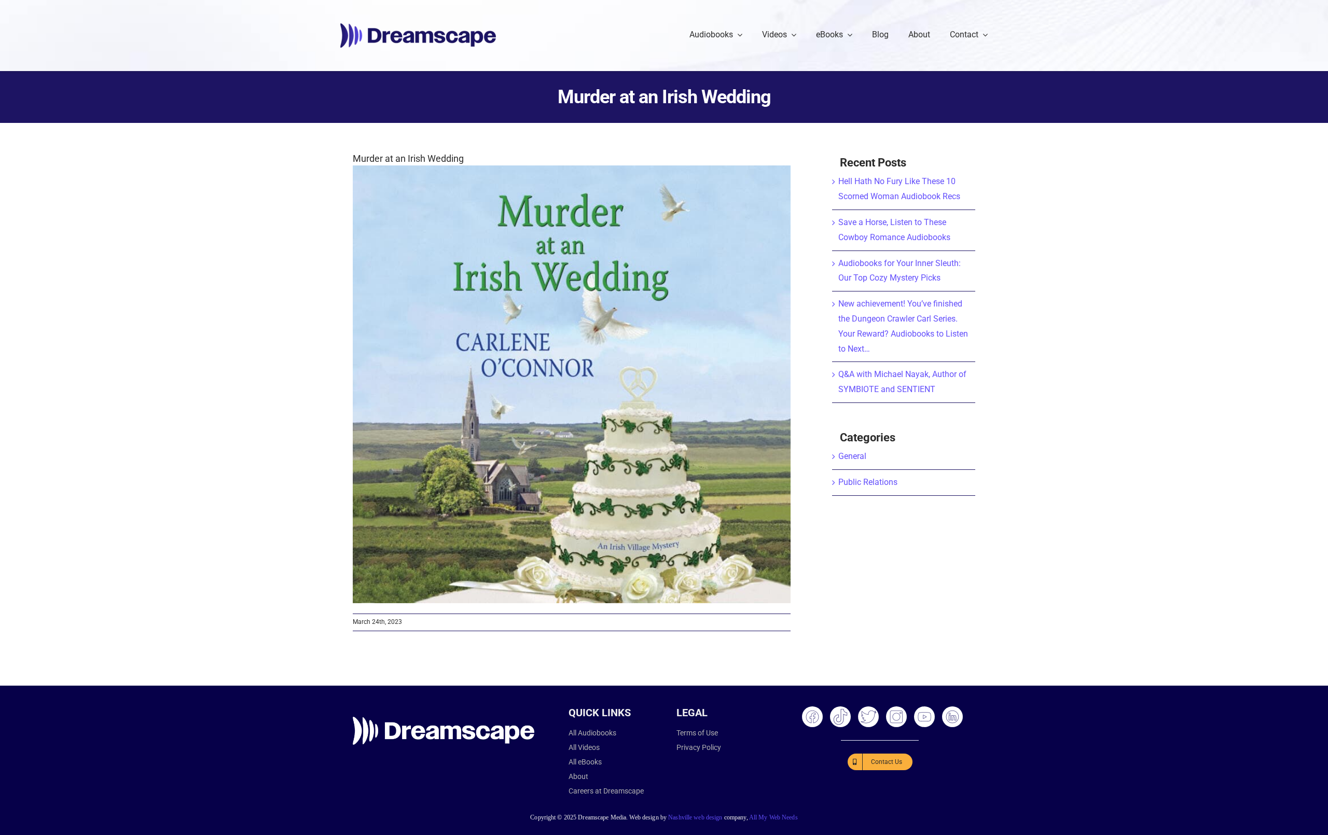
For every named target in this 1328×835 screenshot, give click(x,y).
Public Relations (867, 482)
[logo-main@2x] (418, 27)
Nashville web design (695, 817)
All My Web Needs (773, 817)
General (852, 456)
